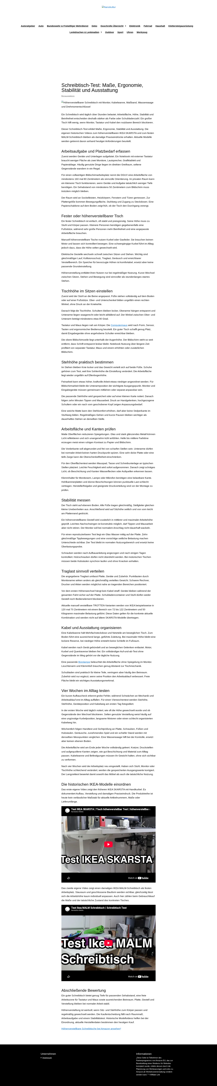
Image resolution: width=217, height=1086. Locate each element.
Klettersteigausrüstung (180, 26)
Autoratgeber (28, 26)
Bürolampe (84, 662)
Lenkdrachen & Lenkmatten (84, 32)
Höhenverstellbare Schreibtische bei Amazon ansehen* (91, 1028)
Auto (41, 26)
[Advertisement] (108, 56)
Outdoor (109, 32)
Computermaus (119, 325)
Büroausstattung (67, 96)
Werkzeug (142, 32)
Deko (94, 26)
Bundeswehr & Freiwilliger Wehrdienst (67, 26)
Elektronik (134, 26)
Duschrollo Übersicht (112, 26)
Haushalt (160, 26)
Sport (120, 32)
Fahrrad (148, 26)
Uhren (130, 32)
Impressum (47, 1058)
